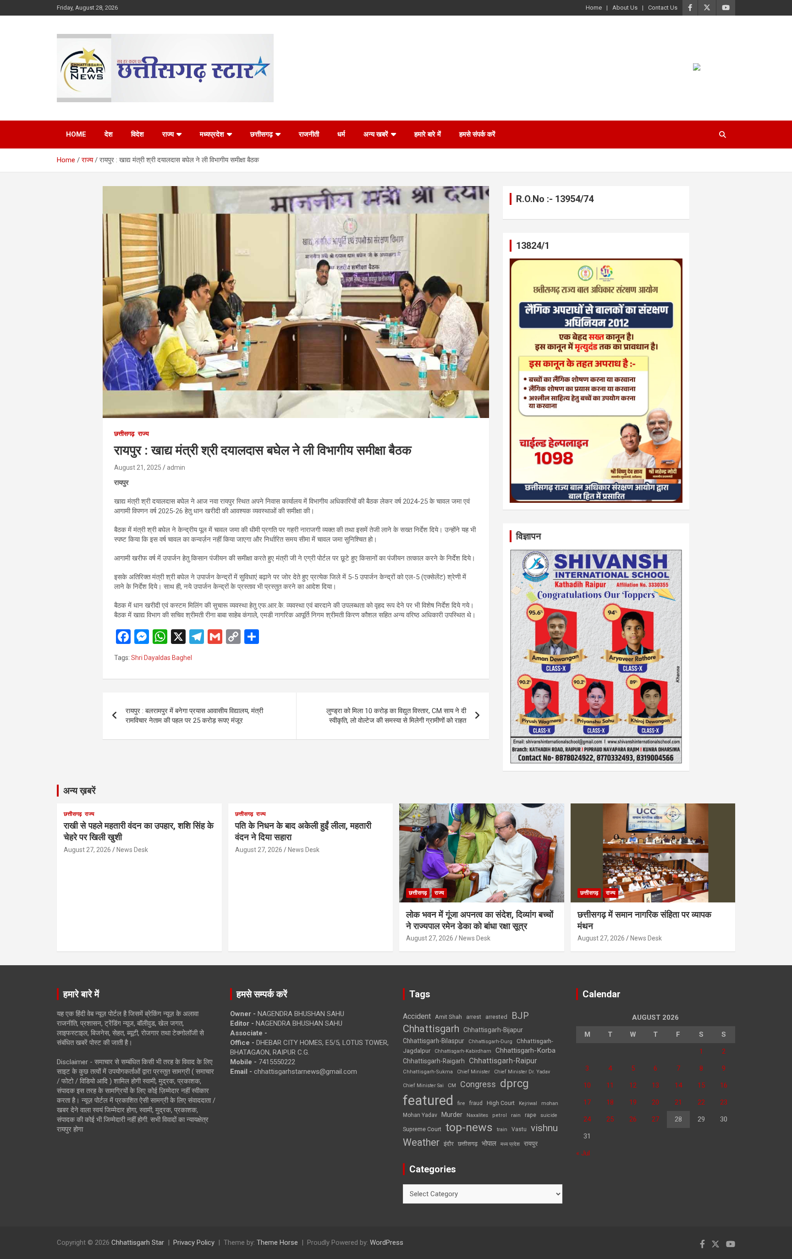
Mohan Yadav (420, 1115)
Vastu (519, 1129)
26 (633, 1119)
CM (452, 1085)
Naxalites (477, 1115)
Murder (451, 1115)
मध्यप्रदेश (212, 134)
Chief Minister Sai (423, 1086)
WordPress (386, 1242)
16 (723, 1085)
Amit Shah (448, 1016)
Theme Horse (277, 1242)
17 (587, 1102)
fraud (476, 1103)
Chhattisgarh (431, 1028)
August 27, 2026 (87, 849)
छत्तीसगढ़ (468, 1143)
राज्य (168, 134)
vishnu (544, 1127)
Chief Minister (473, 1072)
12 (633, 1085)
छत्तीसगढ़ (261, 134)
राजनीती (309, 134)
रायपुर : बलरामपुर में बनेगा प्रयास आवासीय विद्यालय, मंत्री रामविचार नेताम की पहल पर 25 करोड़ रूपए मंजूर (194, 716)
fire (461, 1103)
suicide (548, 1115)
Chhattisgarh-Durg (490, 1041)
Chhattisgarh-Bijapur (493, 1030)
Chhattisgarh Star (137, 1242)
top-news (469, 1127)
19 (633, 1102)
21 (678, 1102)
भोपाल (489, 1143)
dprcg (514, 1083)
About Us (625, 7)
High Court (501, 1103)
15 (701, 1085)
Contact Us (662, 7)
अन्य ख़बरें (79, 790)
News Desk (132, 849)
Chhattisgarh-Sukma (428, 1072)
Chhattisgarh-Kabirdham (462, 1051)
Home (594, 7)
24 (587, 1119)
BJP (520, 1015)
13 (655, 1085)
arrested (496, 1016)
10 (587, 1085)
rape (530, 1114)
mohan (549, 1103)
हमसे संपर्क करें (477, 134)
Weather (421, 1142)
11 (610, 1085)
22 (701, 1102)
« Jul (583, 1153)
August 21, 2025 (137, 467)
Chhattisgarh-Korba (525, 1050)
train (502, 1130)
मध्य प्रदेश (510, 1144)
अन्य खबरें (375, 134)
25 (610, 1119)
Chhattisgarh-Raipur (503, 1060)
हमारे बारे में (427, 134)
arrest (473, 1017)
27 (655, 1119)
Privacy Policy (193, 1242)
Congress (478, 1084)
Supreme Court (422, 1129)
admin (176, 467)
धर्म (341, 134)
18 (610, 1102)
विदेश (137, 134)
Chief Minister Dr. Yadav (522, 1072)
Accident (417, 1016)
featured (428, 1100)
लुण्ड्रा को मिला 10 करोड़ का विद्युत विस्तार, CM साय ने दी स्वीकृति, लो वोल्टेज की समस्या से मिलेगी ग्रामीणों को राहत (396, 716)
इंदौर (449, 1143)
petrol (499, 1115)
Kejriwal (528, 1103)
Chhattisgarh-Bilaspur (433, 1041)
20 (655, 1102)
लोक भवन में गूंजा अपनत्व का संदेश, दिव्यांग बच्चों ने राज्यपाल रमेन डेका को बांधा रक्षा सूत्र (479, 920)
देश (108, 134)
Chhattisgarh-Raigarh (434, 1061)
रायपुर (531, 1143)
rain (516, 1115)
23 (723, 1102)
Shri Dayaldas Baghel (161, 657)
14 (678, 1085)
